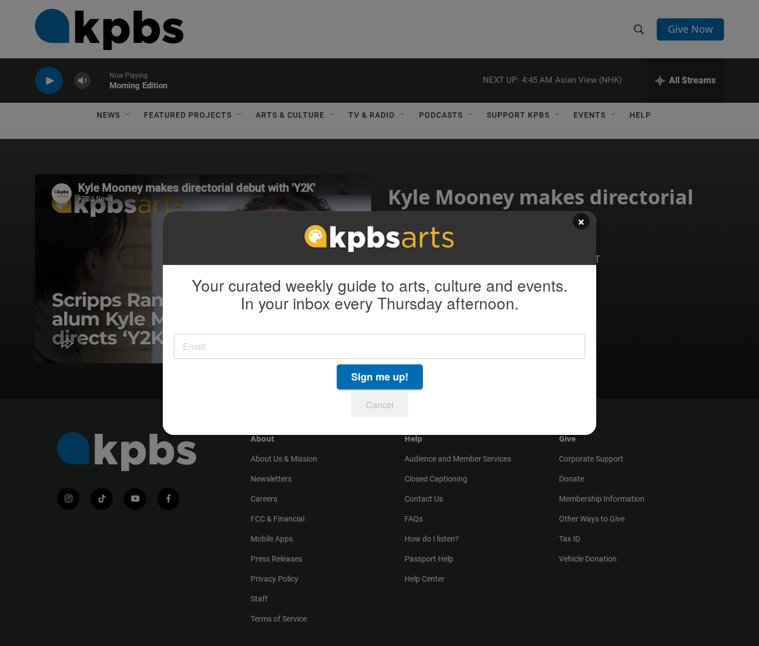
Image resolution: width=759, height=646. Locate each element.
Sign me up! (379, 376)
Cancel (380, 404)
